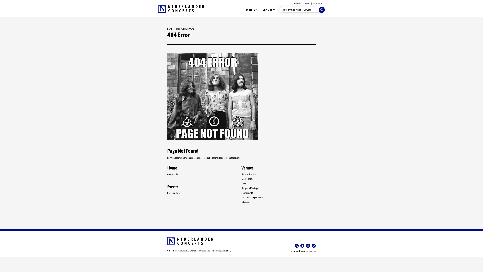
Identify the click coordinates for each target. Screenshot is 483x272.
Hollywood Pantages (250, 188)
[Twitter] (297, 246)
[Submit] (322, 10)
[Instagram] (308, 246)
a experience (303, 251)
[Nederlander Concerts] (181, 9)
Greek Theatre (247, 179)
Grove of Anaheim (249, 174)
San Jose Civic (247, 193)
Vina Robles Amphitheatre (252, 197)
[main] (241, 123)
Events (250, 9)
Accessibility (172, 174)
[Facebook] (302, 246)
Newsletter (317, 3)
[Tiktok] (314, 246)
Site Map (193, 251)
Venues (267, 9)
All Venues (246, 202)
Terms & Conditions (203, 251)
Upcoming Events (174, 193)
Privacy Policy (216, 251)
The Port (245, 183)
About (307, 3)
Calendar (297, 3)
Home (169, 28)
